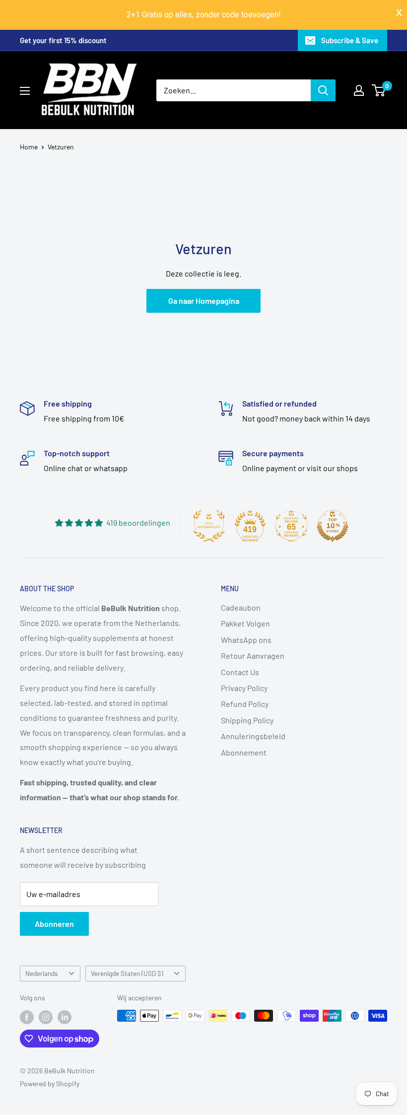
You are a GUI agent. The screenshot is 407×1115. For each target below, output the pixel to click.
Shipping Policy (247, 720)
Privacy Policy (244, 688)
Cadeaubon (241, 607)
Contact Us (240, 672)
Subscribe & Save (349, 40)
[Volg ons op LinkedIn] (64, 1017)
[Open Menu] (25, 91)
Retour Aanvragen (252, 655)
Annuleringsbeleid (253, 736)
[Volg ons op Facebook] (27, 1017)
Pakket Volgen (245, 623)
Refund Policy (245, 703)
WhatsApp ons (246, 639)
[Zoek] (323, 90)
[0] (379, 90)
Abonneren (54, 923)
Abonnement (244, 752)
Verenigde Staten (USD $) (127, 973)
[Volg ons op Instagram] (46, 1017)
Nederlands (41, 973)
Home (29, 146)
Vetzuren (61, 146)
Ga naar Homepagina (203, 300)
